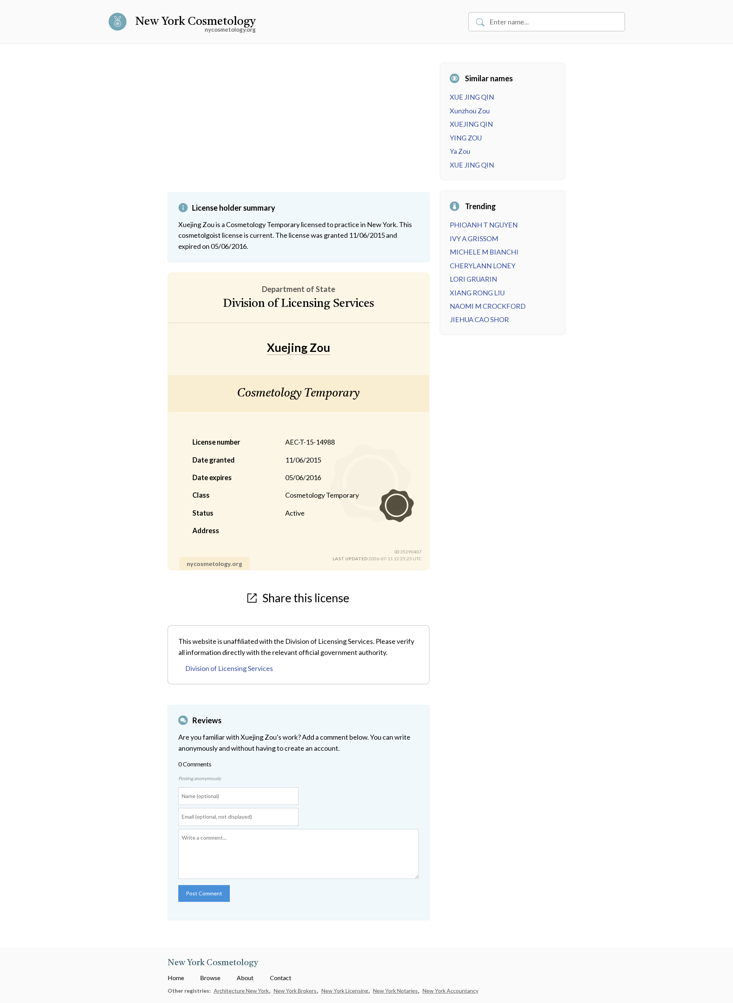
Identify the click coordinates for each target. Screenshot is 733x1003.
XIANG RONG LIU (477, 293)
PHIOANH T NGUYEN (484, 225)
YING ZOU (466, 138)
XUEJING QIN (471, 124)
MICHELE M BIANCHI (484, 252)
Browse (210, 977)
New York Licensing (345, 990)
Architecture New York (242, 990)
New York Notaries (396, 990)
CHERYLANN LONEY (482, 265)
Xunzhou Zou (470, 110)
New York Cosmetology (195, 21)
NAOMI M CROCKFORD (488, 306)
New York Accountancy (450, 990)
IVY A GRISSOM (474, 238)
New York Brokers (296, 990)
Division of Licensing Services (229, 668)
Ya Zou (460, 151)
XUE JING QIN (472, 97)
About (245, 977)
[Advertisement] (298, 127)
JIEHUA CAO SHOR (479, 319)
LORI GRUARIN (473, 279)
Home (176, 977)
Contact (280, 977)
